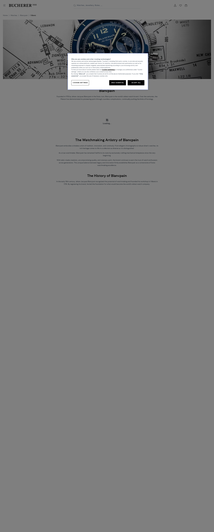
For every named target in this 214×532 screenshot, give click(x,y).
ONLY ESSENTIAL (117, 83)
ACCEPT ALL (136, 83)
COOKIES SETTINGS (80, 83)
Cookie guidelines (108, 70)
